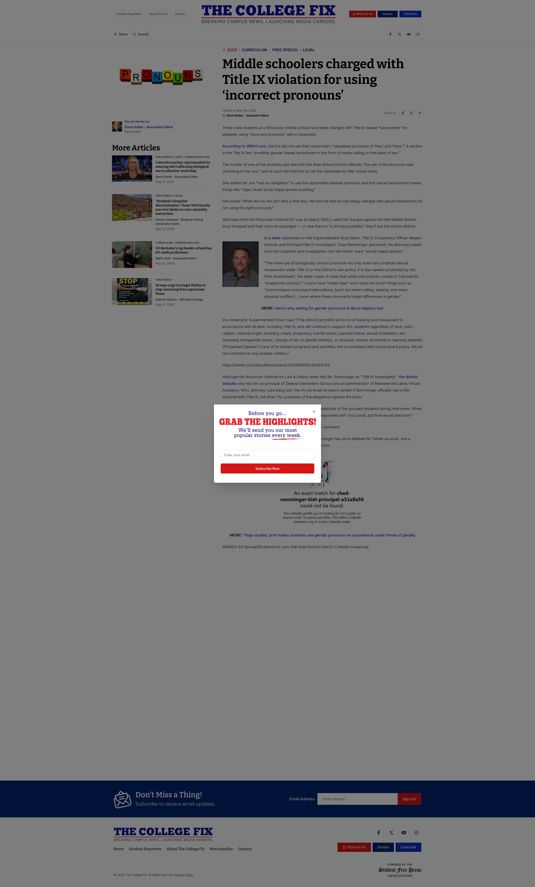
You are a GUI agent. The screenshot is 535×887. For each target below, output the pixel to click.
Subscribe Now (267, 468)
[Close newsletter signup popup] (314, 411)
